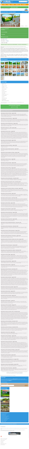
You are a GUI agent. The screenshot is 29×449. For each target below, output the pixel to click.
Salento (4, 4)
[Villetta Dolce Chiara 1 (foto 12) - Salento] (18, 66)
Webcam (17, 4)
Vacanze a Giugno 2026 (4, 420)
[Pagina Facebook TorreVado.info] (14, 434)
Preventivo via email (5, 36)
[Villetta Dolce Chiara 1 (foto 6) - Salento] (22, 62)
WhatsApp (3, 34)
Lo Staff (4, 438)
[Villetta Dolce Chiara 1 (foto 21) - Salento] (26, 70)
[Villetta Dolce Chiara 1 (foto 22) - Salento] (2, 74)
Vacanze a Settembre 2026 (4, 419)
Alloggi (9, 4)
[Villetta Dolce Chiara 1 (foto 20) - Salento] (22, 70)
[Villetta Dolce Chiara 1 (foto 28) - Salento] (26, 74)
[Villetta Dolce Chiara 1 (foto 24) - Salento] (10, 74)
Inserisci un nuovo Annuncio (4, 439)
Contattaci (6, 438)
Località (12, 4)
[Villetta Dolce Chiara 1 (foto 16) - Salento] (6, 70)
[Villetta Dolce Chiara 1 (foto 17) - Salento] (10, 70)
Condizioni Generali (3, 440)
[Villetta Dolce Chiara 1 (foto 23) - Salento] (6, 74)
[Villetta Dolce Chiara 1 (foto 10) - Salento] (10, 66)
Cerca (26, 385)
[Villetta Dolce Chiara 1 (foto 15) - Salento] (2, 70)
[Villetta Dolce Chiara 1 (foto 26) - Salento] (18, 74)
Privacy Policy (2, 441)
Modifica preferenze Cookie (3, 443)
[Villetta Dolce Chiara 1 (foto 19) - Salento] (18, 70)
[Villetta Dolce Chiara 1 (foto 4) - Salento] (14, 62)
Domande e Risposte (3, 444)
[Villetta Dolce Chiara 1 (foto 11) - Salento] (14, 66)
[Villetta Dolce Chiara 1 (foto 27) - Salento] (22, 74)
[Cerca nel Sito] (27, 1)
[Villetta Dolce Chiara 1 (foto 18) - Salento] (14, 70)
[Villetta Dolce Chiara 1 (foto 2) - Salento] (6, 62)
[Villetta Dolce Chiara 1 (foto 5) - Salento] (18, 62)
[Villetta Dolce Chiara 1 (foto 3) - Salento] (10, 62)
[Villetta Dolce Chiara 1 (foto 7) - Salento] (26, 62)
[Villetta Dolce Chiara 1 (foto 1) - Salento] (2, 62)
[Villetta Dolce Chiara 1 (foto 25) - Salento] (14, 74)
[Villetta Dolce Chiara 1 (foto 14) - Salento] (26, 66)
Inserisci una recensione (19, 373)
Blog (20, 4)
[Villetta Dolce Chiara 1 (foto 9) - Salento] (6, 66)
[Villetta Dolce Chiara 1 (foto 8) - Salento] (2, 66)
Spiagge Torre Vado (3, 421)
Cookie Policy (2, 442)
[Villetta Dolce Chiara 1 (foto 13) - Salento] (22, 66)
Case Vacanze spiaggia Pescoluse (5, 418)
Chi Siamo (24, 4)
